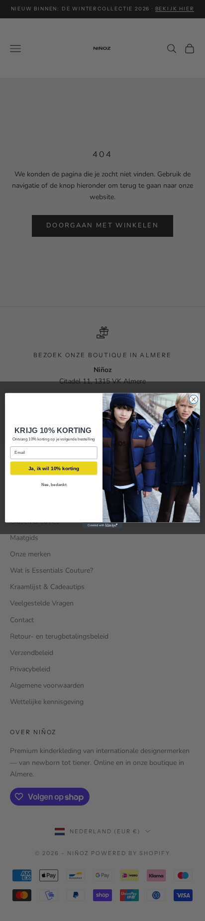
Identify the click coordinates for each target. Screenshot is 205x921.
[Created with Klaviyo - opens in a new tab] (102, 525)
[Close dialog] (193, 399)
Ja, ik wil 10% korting (54, 468)
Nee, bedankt (53, 484)
